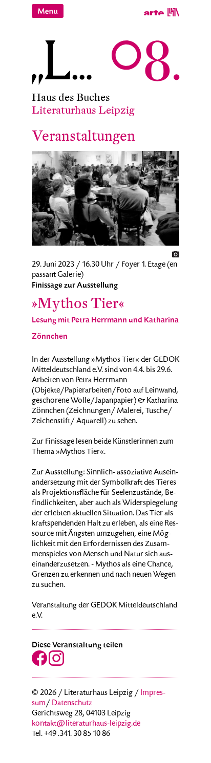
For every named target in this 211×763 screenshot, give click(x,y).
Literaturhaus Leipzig (83, 110)
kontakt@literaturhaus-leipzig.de (86, 724)
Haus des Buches (71, 97)
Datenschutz (72, 704)
